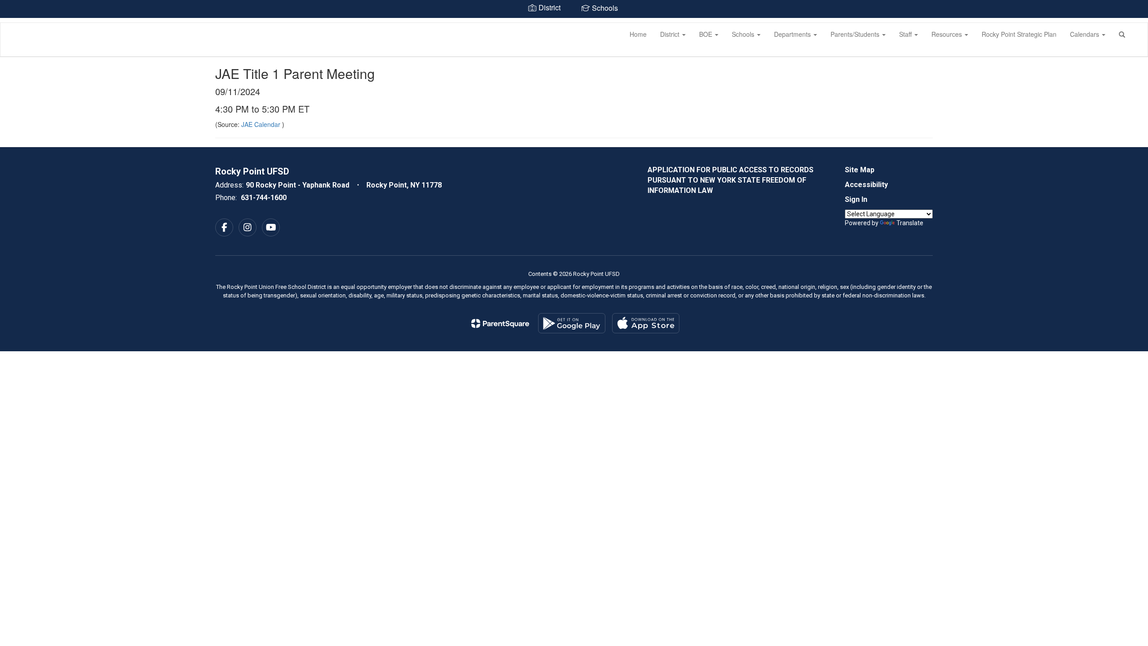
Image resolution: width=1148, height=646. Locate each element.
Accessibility (866, 184)
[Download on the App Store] (645, 323)
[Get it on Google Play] (571, 323)
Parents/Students (856, 34)
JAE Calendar (261, 124)
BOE (706, 34)
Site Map (859, 170)
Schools (744, 34)
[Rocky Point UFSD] (14, 23)
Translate (909, 223)
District (670, 34)
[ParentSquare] (500, 323)
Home (638, 34)
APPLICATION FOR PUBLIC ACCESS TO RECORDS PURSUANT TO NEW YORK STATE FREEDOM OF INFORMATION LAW (730, 180)
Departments (793, 34)
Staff (906, 34)
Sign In (856, 199)
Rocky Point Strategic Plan (1019, 34)
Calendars (1085, 34)
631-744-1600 (264, 197)
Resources (947, 34)
